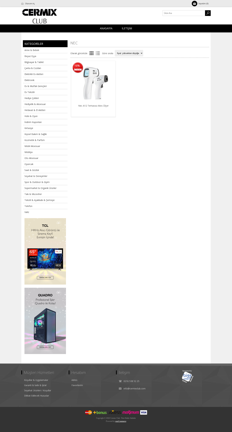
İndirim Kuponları (33, 122)
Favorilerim (77, 385)
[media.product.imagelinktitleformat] (93, 83)
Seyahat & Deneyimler (35, 176)
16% (77, 65)
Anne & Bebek (31, 50)
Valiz (26, 212)
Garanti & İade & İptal (35, 385)
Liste (98, 53)
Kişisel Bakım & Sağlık (35, 134)
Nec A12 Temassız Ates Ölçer (93, 105)
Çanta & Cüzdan (32, 68)
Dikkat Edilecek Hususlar (36, 395)
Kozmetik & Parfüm (34, 140)
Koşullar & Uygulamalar (36, 379)
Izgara (91, 53)
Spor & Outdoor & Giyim (37, 182)
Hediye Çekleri (31, 98)
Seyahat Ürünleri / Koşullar (37, 390)
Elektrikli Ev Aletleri (33, 74)
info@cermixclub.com (135, 388)
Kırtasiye (28, 128)
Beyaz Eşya (30, 56)
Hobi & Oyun (31, 116)
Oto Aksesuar (31, 158)
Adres (74, 379)
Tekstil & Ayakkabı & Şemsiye (39, 200)
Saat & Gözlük (31, 170)
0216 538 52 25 (131, 381)
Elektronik (29, 80)
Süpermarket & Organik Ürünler (40, 188)
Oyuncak (28, 164)
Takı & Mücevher (33, 194)
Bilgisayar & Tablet (34, 62)
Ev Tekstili (29, 92)
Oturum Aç (30, 3)
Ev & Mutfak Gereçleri (35, 86)
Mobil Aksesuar (32, 146)
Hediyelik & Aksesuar (35, 104)
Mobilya (28, 152)
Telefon (28, 206)
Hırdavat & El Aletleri (34, 110)
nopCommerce (120, 421)
